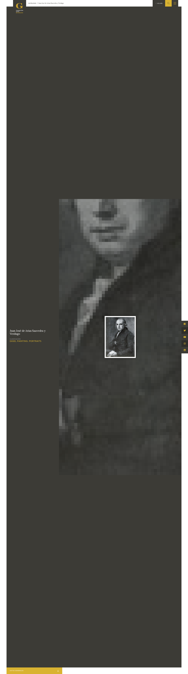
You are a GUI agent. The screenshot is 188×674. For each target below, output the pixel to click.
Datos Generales (17, 670)
